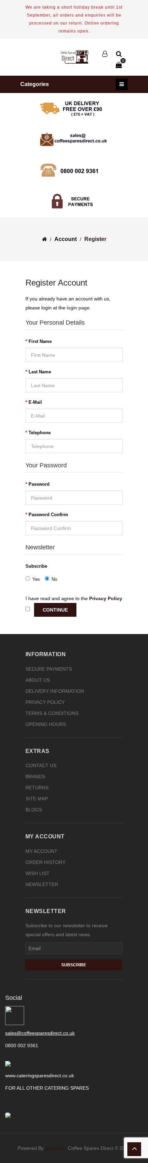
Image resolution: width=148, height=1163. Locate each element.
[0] (115, 65)
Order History (45, 862)
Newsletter (41, 884)
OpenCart (55, 1148)
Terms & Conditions (51, 713)
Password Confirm (48, 514)
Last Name (40, 371)
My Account (41, 851)
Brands (35, 776)
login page (78, 307)
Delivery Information (54, 691)
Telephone (40, 432)
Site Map (36, 798)
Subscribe (36, 566)
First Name (40, 341)
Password (39, 484)
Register (95, 239)
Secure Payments (48, 669)
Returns (37, 787)
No (54, 579)
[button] (107, 54)
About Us (37, 680)
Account (65, 239)
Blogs (33, 809)
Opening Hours (45, 724)
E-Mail (35, 402)
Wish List (37, 873)
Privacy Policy (45, 702)
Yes (36, 579)
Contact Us (40, 765)
